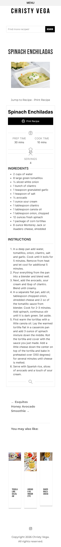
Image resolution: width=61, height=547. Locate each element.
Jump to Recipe (21, 99)
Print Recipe (42, 99)
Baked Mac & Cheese (45, 491)
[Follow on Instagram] (31, 529)
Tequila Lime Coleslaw (15, 493)
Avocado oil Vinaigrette (30, 493)
